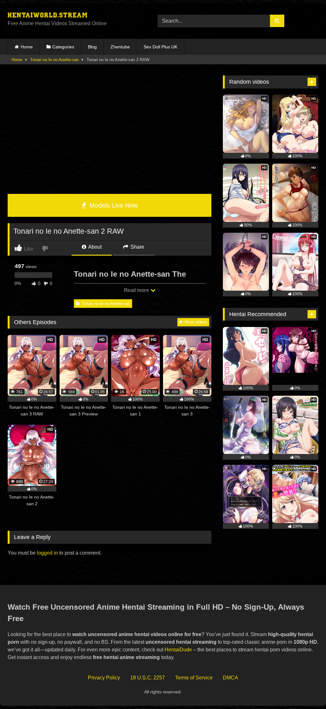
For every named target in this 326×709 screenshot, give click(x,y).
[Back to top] (306, 690)
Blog (92, 46)
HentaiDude (178, 649)
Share (136, 247)
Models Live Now (113, 205)
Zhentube (120, 46)
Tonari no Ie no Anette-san (54, 59)
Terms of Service (194, 677)
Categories (63, 46)
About (94, 247)
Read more (137, 290)
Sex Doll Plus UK (160, 46)
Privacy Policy (104, 677)
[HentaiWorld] (73, 16)
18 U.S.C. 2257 (147, 677)
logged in (47, 553)
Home (27, 46)
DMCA (230, 677)
